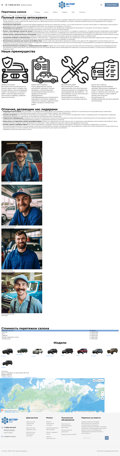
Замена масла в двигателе (66, 431)
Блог (73, 12)
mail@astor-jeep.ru (31, 377)
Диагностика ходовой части (31, 428)
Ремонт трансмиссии (50, 437)
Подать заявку (112, 5)
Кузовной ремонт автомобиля (52, 428)
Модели (64, 12)
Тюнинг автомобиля (20, 15)
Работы (55, 12)
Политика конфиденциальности (108, 451)
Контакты (82, 12)
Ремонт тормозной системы (50, 423)
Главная (37, 12)
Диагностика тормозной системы (30, 423)
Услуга (10, 15)
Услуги (46, 12)
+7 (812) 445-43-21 (7, 377)
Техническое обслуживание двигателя (66, 425)
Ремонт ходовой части (51, 433)
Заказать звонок (26, 5)
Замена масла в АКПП (68, 434)
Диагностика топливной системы (30, 434)
